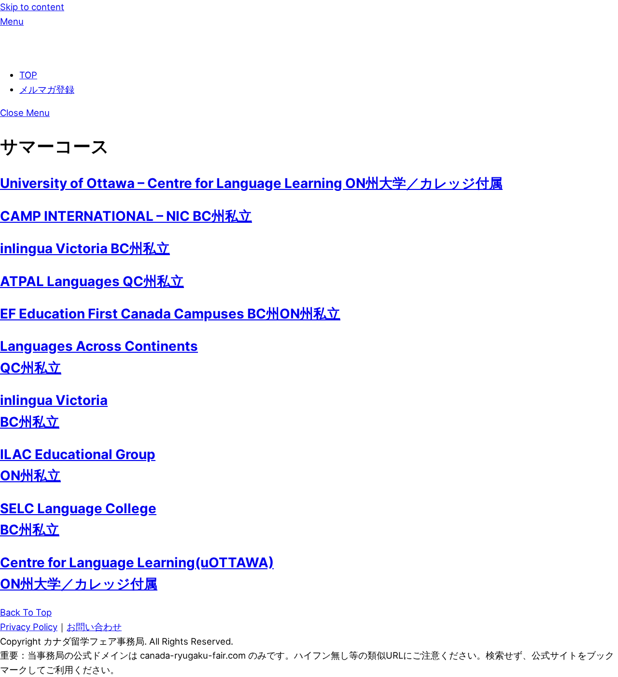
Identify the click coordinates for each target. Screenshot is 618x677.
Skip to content (32, 6)
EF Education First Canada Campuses (170, 313)
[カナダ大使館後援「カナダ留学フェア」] (55, 51)
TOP (28, 75)
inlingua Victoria (85, 248)
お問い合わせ (94, 626)
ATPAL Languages (92, 281)
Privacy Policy (28, 626)
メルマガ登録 (46, 89)
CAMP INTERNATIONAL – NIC (126, 216)
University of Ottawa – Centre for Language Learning (251, 183)
